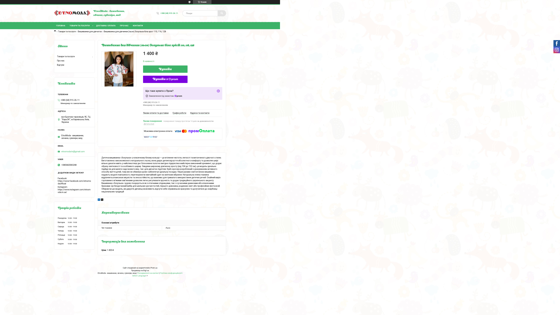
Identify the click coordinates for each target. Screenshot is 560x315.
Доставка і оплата (106, 25)
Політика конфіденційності (171, 273)
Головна (60, 25)
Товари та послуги (80, 25)
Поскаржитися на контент (148, 273)
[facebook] (99, 200)
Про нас (124, 25)
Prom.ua (154, 268)
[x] (102, 200)
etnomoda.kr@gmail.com (73, 151)
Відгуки (60, 65)
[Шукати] (222, 13)
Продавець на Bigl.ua (140, 271)
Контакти (138, 25)
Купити (165, 69)
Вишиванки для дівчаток (90, 31)
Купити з (160, 79)
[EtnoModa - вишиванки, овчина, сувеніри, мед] (72, 13)
